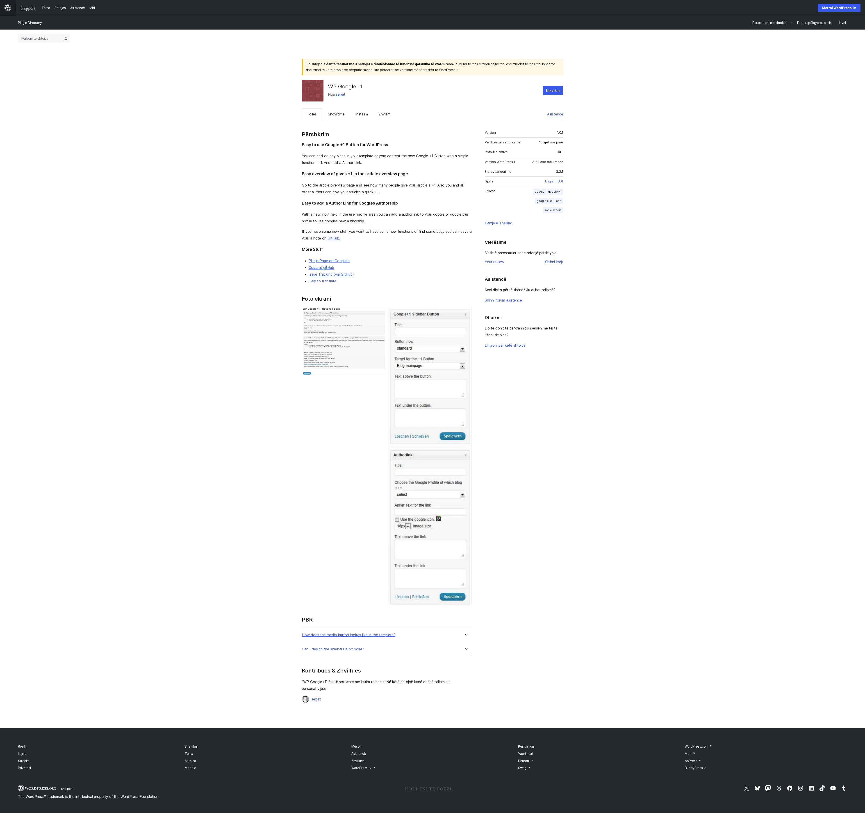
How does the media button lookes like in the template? (348, 635)
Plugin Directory (30, 23)
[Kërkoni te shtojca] (65, 38)
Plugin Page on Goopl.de (329, 260)
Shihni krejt (554, 262)
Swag (524, 768)
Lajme (22, 753)
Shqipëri (67, 788)
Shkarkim (553, 90)
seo (558, 201)
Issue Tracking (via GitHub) (331, 274)
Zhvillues (357, 761)
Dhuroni (525, 761)
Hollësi (312, 114)
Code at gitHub (321, 267)
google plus (545, 201)
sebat (340, 94)
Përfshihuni (526, 746)
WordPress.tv (363, 768)
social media (552, 210)
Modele (190, 768)
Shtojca (190, 761)
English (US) (554, 181)
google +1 (554, 191)
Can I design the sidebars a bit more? (333, 649)
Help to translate (322, 281)
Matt (690, 753)
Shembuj (191, 746)
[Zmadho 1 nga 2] (379, 313)
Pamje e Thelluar (498, 223)
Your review (494, 262)
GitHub (333, 238)
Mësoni (356, 746)
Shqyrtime (336, 114)
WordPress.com (698, 746)
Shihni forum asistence (503, 300)
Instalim (361, 114)
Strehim (23, 761)
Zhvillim (384, 114)
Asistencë (555, 114)
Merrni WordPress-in (839, 8)
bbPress (693, 761)
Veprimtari (525, 753)
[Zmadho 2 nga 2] (465, 313)
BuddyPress (696, 768)
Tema (189, 753)
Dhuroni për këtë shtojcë (505, 345)
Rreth (22, 746)
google (539, 191)
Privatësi (24, 768)
